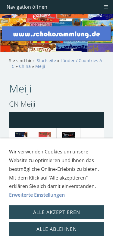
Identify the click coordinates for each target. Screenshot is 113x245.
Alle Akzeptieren (56, 212)
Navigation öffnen (27, 7)
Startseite (46, 60)
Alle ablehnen (56, 229)
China (25, 66)
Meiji (40, 66)
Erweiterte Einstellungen (37, 195)
